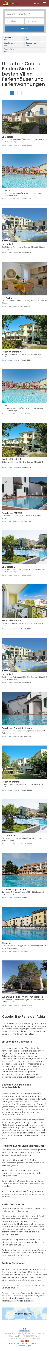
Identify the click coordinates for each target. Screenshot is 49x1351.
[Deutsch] (31, 3)
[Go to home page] (10, 3)
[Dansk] (35, 3)
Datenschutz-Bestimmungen (29, 1344)
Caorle (16, 145)
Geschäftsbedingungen (18, 1343)
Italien (4, 145)
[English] (38, 3)
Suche (24, 28)
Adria (10, 145)
